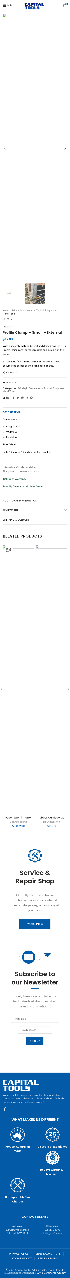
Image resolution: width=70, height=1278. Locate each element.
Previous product (4, 319)
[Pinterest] (22, 397)
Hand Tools (9, 313)
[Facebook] (13, 397)
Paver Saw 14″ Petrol (18, 817)
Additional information (20, 500)
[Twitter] (17, 397)
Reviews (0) (10, 510)
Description (11, 412)
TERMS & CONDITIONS (47, 1253)
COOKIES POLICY (22, 1258)
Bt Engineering (18, 821)
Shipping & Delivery (16, 520)
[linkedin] (27, 397)
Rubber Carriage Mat (52, 817)
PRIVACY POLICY (18, 1253)
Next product (11, 319)
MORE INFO (35, 923)
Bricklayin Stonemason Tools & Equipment (34, 310)
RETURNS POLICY (48, 1258)
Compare (11, 372)
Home (6, 310)
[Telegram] (31, 397)
